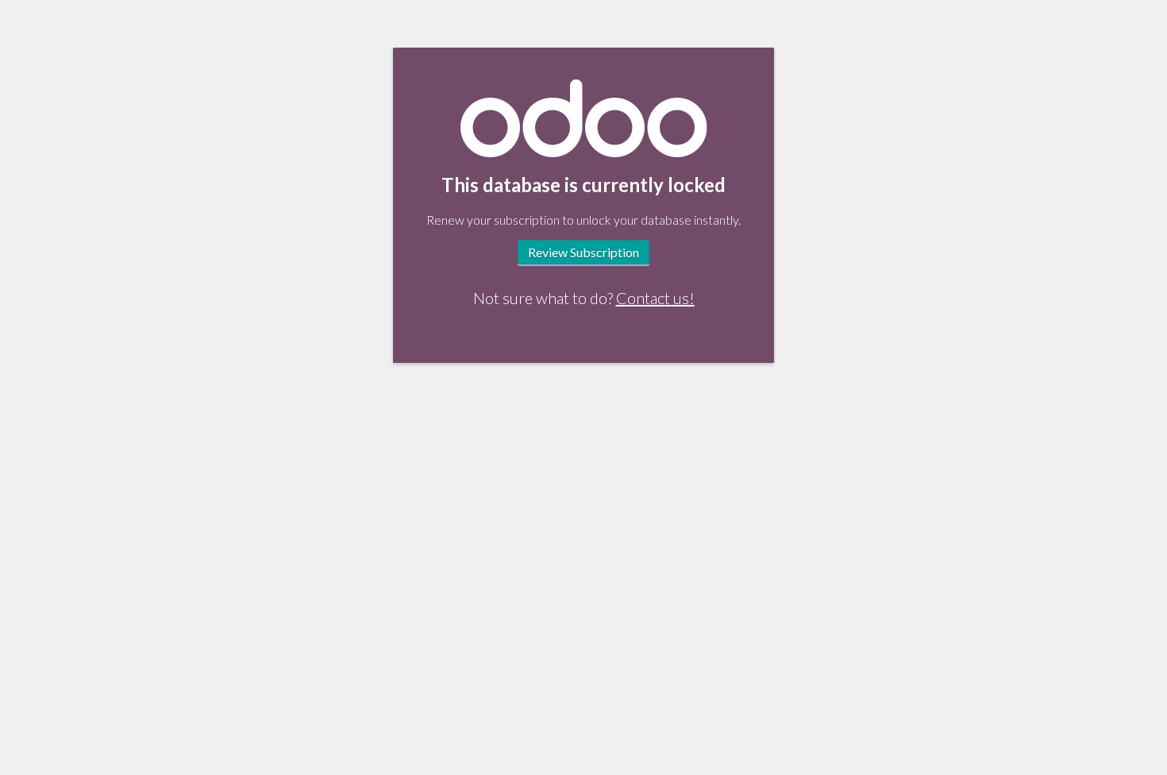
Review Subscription (583, 252)
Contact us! (655, 297)
